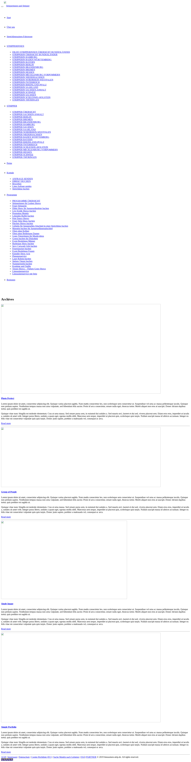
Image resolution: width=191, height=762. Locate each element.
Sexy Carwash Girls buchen (24, 246)
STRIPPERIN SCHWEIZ (24, 92)
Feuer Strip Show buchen (23, 221)
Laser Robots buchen (21, 258)
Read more (6, 423)
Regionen (11, 280)
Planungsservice (19, 256)
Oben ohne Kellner (20, 231)
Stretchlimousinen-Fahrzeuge (19, 36)
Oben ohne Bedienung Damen (25, 233)
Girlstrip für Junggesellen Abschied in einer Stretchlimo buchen (40, 226)
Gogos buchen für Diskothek (25, 238)
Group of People (9, 492)
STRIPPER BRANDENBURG (26, 122)
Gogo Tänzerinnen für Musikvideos (28, 236)
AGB (3, 757)
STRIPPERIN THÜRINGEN (25, 100)
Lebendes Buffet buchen (23, 216)
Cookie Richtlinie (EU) (41, 757)
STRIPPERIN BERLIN (23, 64)
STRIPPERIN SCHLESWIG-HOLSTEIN (31, 97)
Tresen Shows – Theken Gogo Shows (29, 269)
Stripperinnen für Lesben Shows (26, 203)
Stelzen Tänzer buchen (22, 261)
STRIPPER (12, 106)
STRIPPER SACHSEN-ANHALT (28, 114)
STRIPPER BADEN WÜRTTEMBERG (30, 137)
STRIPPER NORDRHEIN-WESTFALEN (31, 132)
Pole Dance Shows (20, 218)
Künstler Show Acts (21, 253)
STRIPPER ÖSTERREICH (24, 144)
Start (9, 17)
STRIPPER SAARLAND (24, 129)
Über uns (11, 27)
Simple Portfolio (8, 727)
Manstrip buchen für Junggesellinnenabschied (32, 228)
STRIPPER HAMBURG (23, 124)
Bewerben (16, 184)
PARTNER (91, 757)
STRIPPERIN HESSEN (23, 72)
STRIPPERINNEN (15, 46)
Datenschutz (24, 757)
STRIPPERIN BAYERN (23, 62)
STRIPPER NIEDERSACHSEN (27, 134)
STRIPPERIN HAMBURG (24, 57)
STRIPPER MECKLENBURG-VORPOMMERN (35, 149)
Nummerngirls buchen (22, 264)
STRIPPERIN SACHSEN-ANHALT (29, 90)
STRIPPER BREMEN (22, 119)
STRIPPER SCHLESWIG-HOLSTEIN (30, 147)
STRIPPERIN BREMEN (23, 69)
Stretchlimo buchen (20, 189)
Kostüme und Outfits (21, 266)
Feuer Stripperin (19, 206)
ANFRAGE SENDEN (22, 179)
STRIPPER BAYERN (22, 139)
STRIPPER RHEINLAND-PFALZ (28, 142)
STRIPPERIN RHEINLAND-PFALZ (29, 85)
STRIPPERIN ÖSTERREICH (26, 82)
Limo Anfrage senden (21, 186)
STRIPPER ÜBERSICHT (24, 112)
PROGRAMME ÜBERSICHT (26, 201)
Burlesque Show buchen (23, 243)
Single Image (7, 603)
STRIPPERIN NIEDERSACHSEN (28, 77)
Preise (9, 163)
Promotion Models (20, 213)
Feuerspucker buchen (21, 248)
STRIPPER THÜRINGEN (24, 157)
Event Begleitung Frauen (23, 251)
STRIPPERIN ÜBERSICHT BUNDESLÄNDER (34, 54)
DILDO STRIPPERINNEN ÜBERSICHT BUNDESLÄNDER (41, 52)
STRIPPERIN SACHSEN (24, 95)
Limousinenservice (20, 271)
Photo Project (7, 398)
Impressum (12, 757)
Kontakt (10, 173)
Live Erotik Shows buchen (24, 211)
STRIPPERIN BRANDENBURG (27, 67)
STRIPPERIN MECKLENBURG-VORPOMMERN (36, 75)
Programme (12, 195)
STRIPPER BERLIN (21, 117)
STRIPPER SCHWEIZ (22, 154)
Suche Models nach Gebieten (66, 757)
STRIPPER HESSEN (22, 152)
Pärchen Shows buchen (22, 223)
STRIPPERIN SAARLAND (25, 87)
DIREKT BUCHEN (21, 181)
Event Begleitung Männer (23, 241)
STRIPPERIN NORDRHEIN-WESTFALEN (32, 80)
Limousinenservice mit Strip (24, 274)
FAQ (83, 757)
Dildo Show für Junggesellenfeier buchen (30, 208)
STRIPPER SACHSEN (23, 127)
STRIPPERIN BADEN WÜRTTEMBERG (32, 59)
